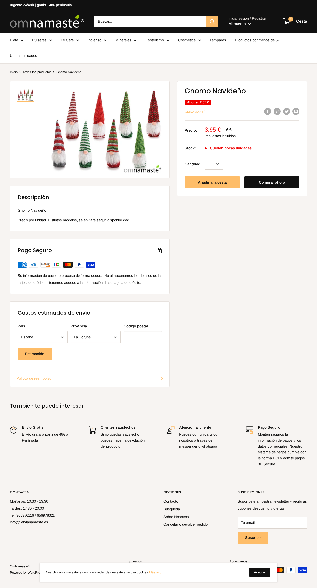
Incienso (94, 40)
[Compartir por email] (295, 111)
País (21, 326)
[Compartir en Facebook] (267, 111)
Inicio (14, 72)
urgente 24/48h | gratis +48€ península (41, 5)
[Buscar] (212, 21)
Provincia (79, 326)
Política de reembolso (33, 378)
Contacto (170, 501)
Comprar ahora (272, 182)
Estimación (34, 354)
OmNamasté (195, 112)
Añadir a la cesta (212, 182)
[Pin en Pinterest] (277, 111)
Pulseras (39, 40)
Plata (14, 40)
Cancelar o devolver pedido (185, 524)
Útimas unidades (23, 55)
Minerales (123, 40)
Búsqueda (171, 509)
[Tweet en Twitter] (286, 111)
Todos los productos (37, 72)
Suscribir (253, 537)
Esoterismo (154, 40)
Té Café (67, 40)
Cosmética (187, 40)
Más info (155, 572)
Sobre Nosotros (176, 517)
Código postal (136, 326)
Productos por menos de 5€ (257, 40)
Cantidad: (193, 164)
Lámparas (218, 40)
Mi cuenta (237, 24)
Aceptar (259, 572)
